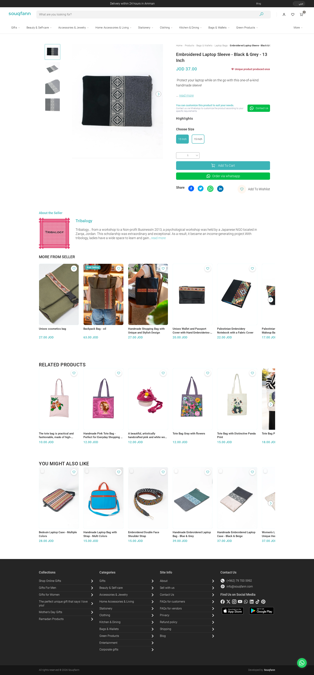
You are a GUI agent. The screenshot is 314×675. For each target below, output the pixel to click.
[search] (261, 14)
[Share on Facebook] (191, 188)
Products (189, 45)
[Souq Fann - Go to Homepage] (20, 14)
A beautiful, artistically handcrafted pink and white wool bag (147, 435)
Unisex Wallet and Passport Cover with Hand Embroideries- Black (191, 330)
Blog (258, 3)
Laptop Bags (221, 45)
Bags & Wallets (204, 45)
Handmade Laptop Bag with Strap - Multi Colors (100, 534)
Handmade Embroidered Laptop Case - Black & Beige (236, 534)
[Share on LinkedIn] (220, 189)
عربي (301, 3)
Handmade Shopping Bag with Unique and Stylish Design (146, 330)
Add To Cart (226, 165)
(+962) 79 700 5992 (239, 580)
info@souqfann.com (240, 586)
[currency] (295, 4)
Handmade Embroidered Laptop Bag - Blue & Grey (192, 534)
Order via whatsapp (226, 176)
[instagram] (234, 602)
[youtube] (240, 602)
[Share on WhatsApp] (210, 189)
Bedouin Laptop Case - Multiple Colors (58, 534)
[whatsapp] (246, 602)
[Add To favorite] (74, 268)
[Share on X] (201, 188)
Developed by (261, 669)
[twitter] (228, 602)
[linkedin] (251, 602)
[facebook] (222, 602)
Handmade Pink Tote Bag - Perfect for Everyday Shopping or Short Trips (103, 435)
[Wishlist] (293, 14)
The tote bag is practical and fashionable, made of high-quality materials (56, 435)
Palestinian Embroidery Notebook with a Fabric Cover (235, 330)
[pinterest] (263, 602)
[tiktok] (257, 602)
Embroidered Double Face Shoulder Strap (143, 534)
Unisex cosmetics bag (52, 328)
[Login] (284, 14)
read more (186, 95)
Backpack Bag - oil (94, 328)
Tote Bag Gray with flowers (189, 433)
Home (179, 45)
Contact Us (262, 108)
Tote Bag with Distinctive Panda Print (236, 435)
